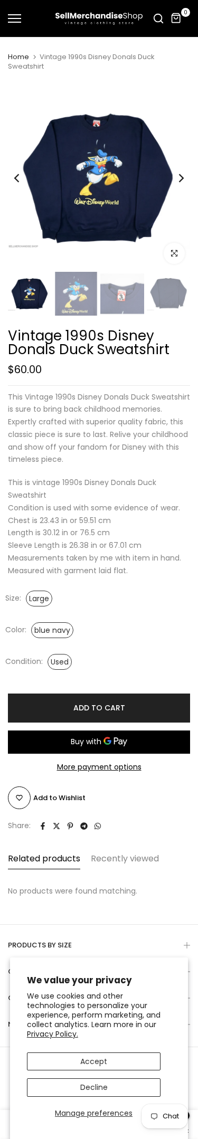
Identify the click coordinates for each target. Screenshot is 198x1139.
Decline (94, 1087)
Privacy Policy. (52, 1034)
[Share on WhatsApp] (97, 826)
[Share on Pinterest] (70, 826)
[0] (176, 18)
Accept (93, 1061)
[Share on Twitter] (56, 826)
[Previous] (23, 178)
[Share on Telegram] (84, 826)
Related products (44, 858)
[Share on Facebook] (43, 826)
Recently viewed (125, 858)
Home (18, 57)
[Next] (174, 178)
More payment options (99, 767)
